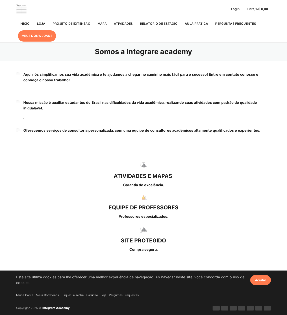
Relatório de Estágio (159, 23)
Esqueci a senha (73, 295)
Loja (41, 23)
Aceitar (260, 280)
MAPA (102, 23)
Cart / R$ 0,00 (257, 9)
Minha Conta (24, 295)
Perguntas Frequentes (235, 23)
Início (25, 23)
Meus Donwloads (37, 36)
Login (235, 9)
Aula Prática (196, 23)
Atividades (123, 23)
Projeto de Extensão (71, 23)
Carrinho (92, 295)
